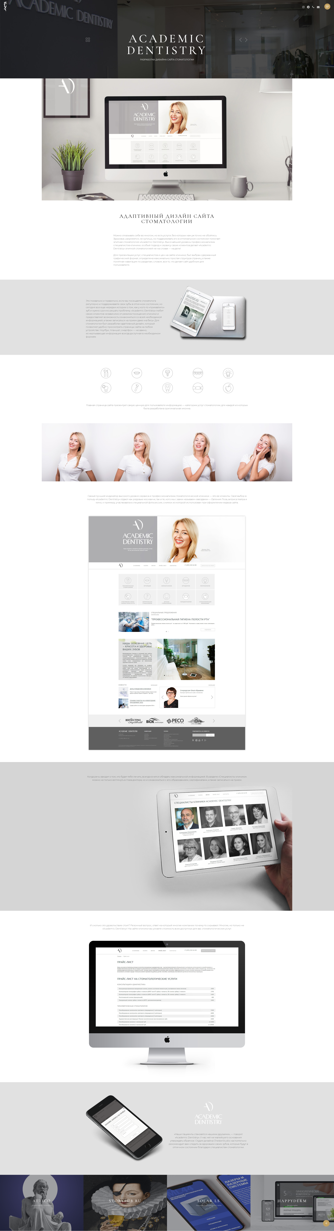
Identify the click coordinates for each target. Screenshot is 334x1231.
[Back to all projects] (88, 40)
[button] (327, 6)
